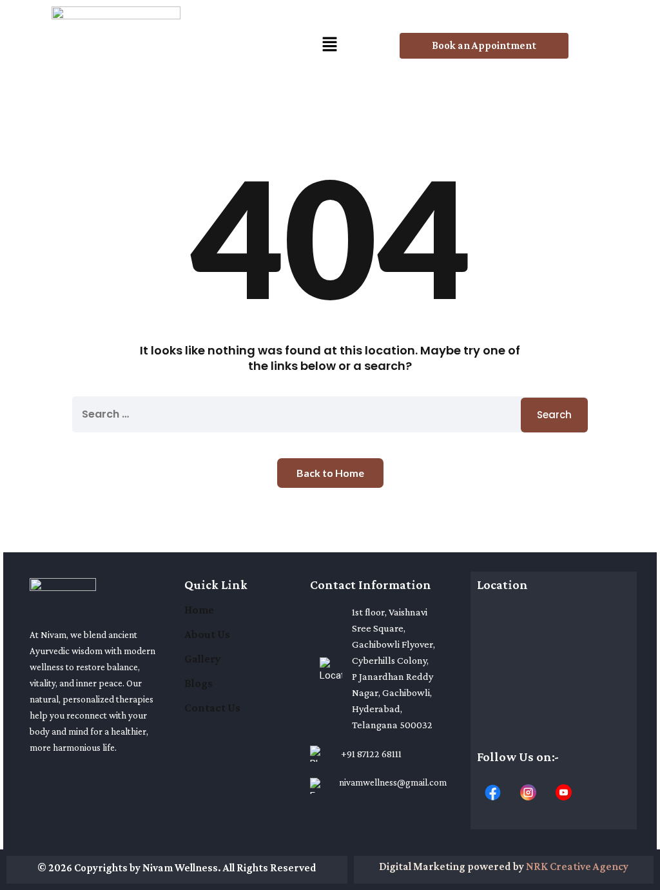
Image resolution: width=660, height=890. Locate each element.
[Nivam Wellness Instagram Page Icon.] (528, 792)
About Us (207, 634)
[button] (330, 46)
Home (199, 609)
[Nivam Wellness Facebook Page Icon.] (493, 792)
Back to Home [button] (330, 473)
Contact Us (212, 707)
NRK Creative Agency (577, 866)
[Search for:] (330, 414)
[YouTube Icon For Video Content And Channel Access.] (564, 792)
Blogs (198, 683)
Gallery (202, 658)
